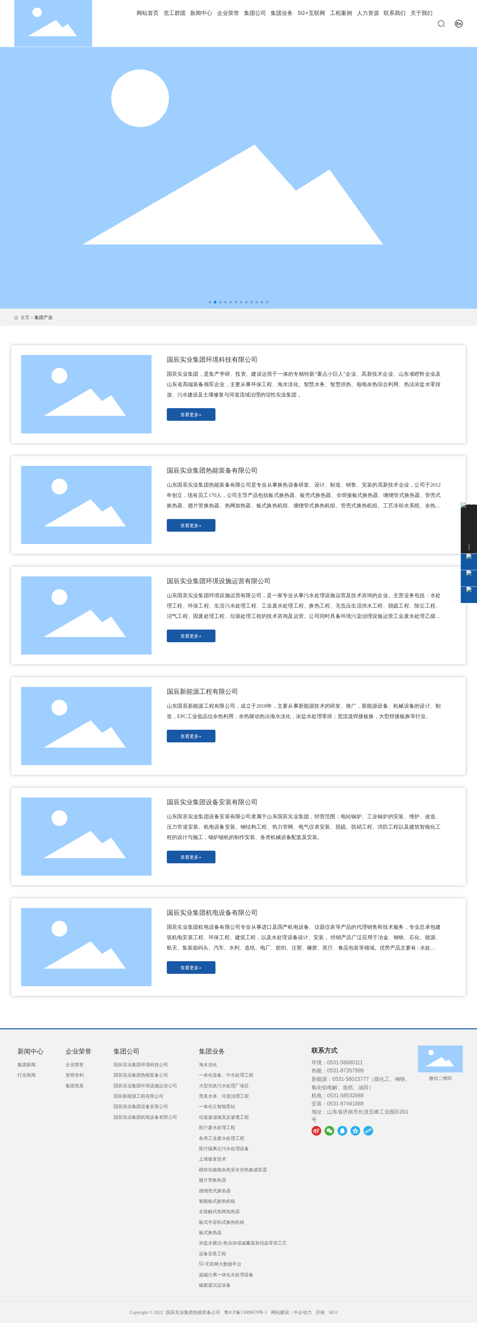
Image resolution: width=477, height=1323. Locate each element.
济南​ (320, 1312)
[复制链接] (368, 1131)
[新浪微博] (316, 1131)
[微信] (329, 1131)
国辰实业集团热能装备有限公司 (212, 470)
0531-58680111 (345, 1062)
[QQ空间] (355, 1131)
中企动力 (303, 1312)
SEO (333, 1312)
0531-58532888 (345, 1095)
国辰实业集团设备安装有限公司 (212, 802)
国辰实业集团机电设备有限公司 (212, 912)
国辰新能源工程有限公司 (202, 691)
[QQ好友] (342, 1131)
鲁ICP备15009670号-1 (245, 1312)
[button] (210, 302)
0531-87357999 (345, 1070)
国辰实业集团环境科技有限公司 (212, 359)
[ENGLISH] (459, 23)
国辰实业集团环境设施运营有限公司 (219, 581)
